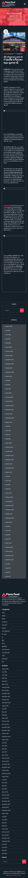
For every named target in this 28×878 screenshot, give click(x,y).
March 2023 (9, 493)
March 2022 (9, 543)
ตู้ (2, 637)
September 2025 (10, 372)
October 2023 (9, 464)
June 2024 (8, 430)
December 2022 (9, 505)
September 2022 (10, 518)
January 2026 (9, 355)
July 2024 (8, 426)
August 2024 (9, 422)
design (3, 615)
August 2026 (9, 326)
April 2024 (8, 439)
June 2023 (8, 480)
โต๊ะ (3, 662)
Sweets (4, 628)
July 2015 (8, 564)
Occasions (4, 622)
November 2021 (10, 559)
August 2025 (9, 376)
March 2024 (9, 443)
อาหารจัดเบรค (5, 649)
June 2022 (8, 530)
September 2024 (10, 418)
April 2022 (8, 539)
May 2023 (8, 484)
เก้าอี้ (3, 655)
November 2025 (10, 364)
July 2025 (8, 380)
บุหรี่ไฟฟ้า (4, 646)
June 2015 (8, 568)
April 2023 (8, 489)
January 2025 (9, 401)
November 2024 (10, 409)
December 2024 (10, 405)
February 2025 (9, 397)
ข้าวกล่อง (4, 634)
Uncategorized (16, 18)
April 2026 (8, 343)
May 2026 (8, 339)
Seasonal (4, 625)
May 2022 (8, 534)
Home (8, 18)
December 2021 (9, 555)
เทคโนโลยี (4, 659)
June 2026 (8, 334)
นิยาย (3, 643)
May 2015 (8, 572)
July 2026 (8, 330)
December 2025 (9, 359)
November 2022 (10, 509)
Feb (22, 49)
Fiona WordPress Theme (14, 875)
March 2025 (9, 393)
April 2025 (8, 389)
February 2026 (9, 351)
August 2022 (9, 522)
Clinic (3, 612)
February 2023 (9, 497)
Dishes (3, 618)
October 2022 (9, 514)
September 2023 (10, 468)
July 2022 (8, 526)
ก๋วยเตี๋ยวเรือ (19, 54)
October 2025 (9, 368)
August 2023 (9, 472)
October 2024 (9, 414)
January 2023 (9, 501)
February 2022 (9, 547)
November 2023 (10, 459)
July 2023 (8, 476)
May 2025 (8, 384)
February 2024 (9, 447)
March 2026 (9, 347)
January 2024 (9, 451)
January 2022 (9, 551)
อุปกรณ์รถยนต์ (5, 652)
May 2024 (8, 434)
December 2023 (9, 455)
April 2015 (8, 576)
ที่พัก (3, 640)
